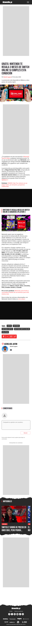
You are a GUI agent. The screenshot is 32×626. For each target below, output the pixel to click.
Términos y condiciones (18, 611)
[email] (11, 350)
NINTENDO (16, 326)
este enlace (21, 299)
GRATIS (9, 326)
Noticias (4, 524)
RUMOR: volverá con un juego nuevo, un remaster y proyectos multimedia (14, 184)
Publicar (25, 433)
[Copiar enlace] (15, 336)
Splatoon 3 (5, 180)
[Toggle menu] (28, 2)
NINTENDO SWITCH (7, 329)
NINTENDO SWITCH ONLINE (22, 329)
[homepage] (7, 2)
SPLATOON (5, 332)
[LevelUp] (5, 619)
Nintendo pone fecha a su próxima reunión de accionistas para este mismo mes (15, 292)
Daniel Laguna (7, 77)
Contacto (10, 611)
